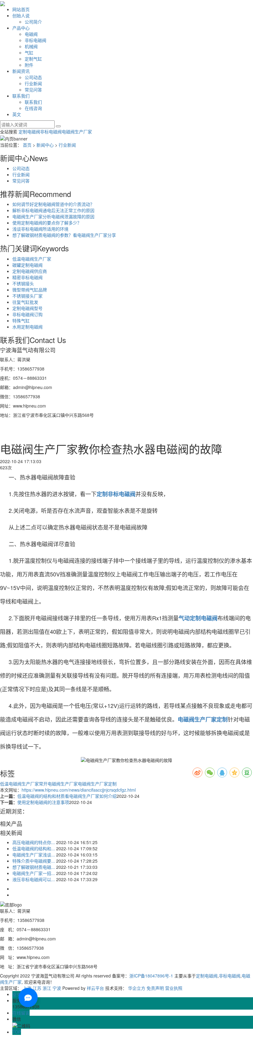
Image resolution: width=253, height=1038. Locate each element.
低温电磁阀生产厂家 (31, 259)
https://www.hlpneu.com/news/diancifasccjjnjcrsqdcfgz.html (79, 790)
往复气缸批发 (25, 302)
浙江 (47, 988)
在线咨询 (33, 108)
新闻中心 (45, 145)
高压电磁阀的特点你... (33, 842)
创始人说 (21, 15)
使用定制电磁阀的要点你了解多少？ (46, 223)
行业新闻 (33, 83)
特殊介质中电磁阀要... (33, 861)
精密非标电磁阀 (27, 277)
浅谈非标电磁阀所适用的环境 (40, 229)
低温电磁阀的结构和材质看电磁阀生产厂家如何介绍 (67, 796)
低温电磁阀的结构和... (33, 848)
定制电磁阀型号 (27, 308)
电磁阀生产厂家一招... (33, 873)
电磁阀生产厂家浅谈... (33, 855)
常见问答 (33, 89)
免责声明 (155, 988)
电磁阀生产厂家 (77, 131)
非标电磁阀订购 (27, 314)
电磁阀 (31, 34)
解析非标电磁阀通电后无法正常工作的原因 (53, 210)
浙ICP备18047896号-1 (151, 976)
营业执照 (173, 988)
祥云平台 (95, 988)
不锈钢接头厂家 (27, 296)
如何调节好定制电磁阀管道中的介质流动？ (53, 204)
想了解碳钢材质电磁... (33, 867)
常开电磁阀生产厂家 (58, 784)
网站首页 (21, 9)
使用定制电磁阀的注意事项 (43, 802)
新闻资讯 (21, 71)
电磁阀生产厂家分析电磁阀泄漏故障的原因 (53, 216)
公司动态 (33, 77)
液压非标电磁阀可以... (33, 879)
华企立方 (136, 988)
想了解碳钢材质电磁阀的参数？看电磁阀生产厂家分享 (64, 235)
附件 (29, 65)
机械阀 (31, 46)
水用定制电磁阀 (27, 327)
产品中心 (21, 28)
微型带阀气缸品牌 (29, 290)
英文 (16, 114)
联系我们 (21, 96)
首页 (27, 145)
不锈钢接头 (23, 283)
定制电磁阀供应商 (29, 271)
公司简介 (33, 22)
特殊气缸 (21, 320)
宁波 (56, 988)
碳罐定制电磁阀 (27, 265)
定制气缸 (33, 59)
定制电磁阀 (29, 131)
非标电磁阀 (35, 40)
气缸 (29, 52)
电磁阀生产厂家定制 (97, 784)
